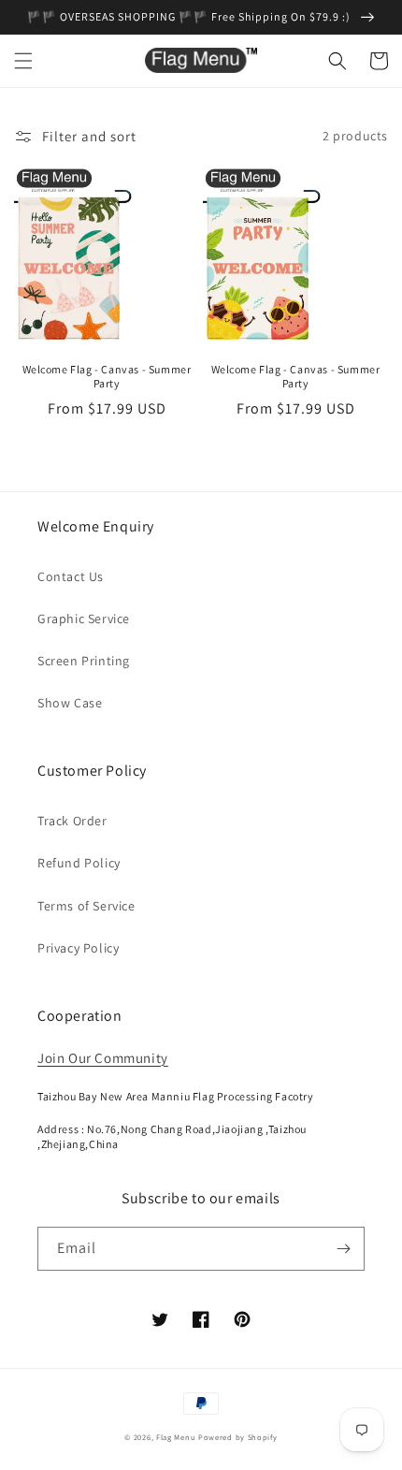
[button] (23, 60)
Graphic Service (83, 618)
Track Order (72, 820)
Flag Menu (175, 1437)
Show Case (69, 702)
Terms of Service (86, 905)
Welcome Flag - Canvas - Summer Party (107, 376)
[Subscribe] (343, 1249)
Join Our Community (102, 1058)
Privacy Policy (78, 947)
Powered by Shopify (238, 1437)
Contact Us (70, 576)
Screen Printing (83, 660)
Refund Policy (79, 862)
